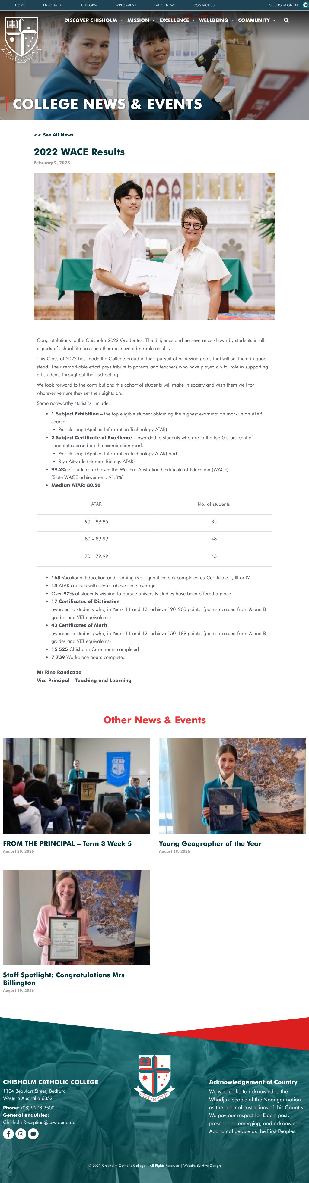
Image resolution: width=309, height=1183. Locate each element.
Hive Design (211, 1165)
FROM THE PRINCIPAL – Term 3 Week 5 (67, 843)
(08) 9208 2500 (37, 1108)
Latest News (164, 5)
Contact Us (204, 5)
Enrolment (53, 5)
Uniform (89, 5)
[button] (284, 5)
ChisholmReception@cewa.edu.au (39, 1122)
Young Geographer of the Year (210, 843)
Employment (125, 5)
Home (20, 5)
